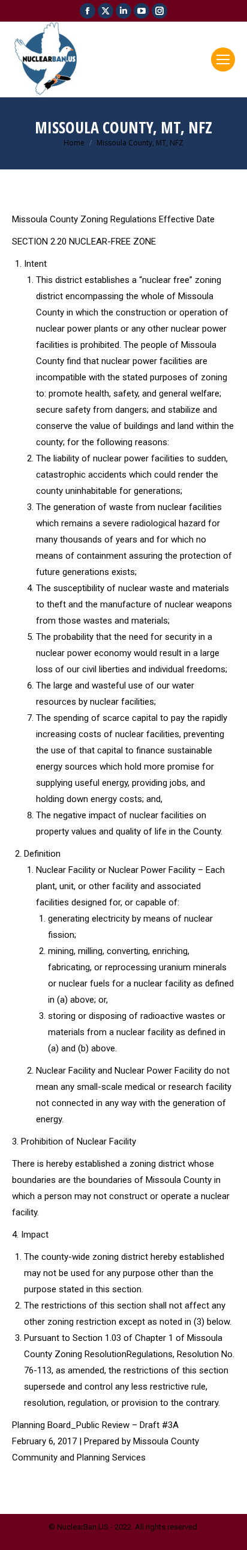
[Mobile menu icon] (223, 59)
